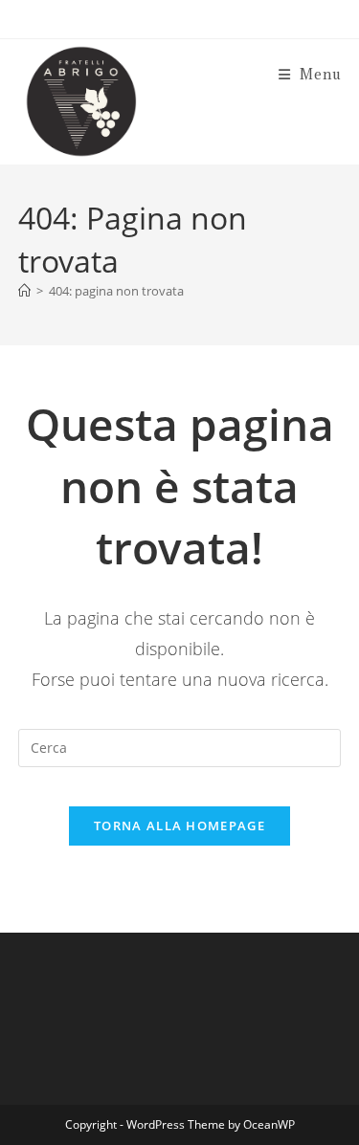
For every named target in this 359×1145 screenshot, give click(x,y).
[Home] (24, 290)
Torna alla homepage (179, 825)
